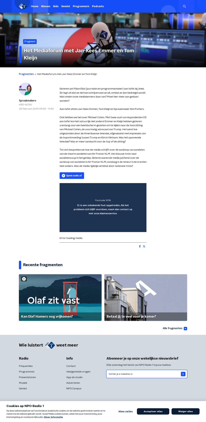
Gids (55, 6)
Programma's (81, 6)
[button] (184, 6)
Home (34, 6)
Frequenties (26, 366)
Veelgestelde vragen (78, 372)
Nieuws (45, 6)
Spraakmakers (27, 100)
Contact (71, 366)
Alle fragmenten (172, 328)
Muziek (23, 383)
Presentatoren (27, 377)
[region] (103, 207)
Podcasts (98, 6)
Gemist (65, 6)
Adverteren (73, 383)
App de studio (74, 377)
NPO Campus (73, 388)
